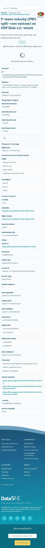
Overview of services (9, 444)
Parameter (6, 360)
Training (4, 472)
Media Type (6, 260)
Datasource (6, 317)
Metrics (27, 472)
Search (5, 8)
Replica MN (6, 325)
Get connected (22, 543)
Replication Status (9, 338)
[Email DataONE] (17, 518)
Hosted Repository (9, 450)
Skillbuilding (6, 469)
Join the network (31, 450)
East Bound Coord (8, 128)
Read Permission (8, 224)
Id (2, 72)
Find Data (8, 485)
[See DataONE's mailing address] (30, 518)
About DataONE (30, 469)
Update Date (7, 301)
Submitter (5, 208)
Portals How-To (7, 478)
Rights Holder (7, 216)
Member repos (30, 447)
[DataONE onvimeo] (10, 518)
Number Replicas (8, 284)
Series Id (5, 244)
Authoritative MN (8, 232)
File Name (5, 252)
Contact (27, 475)
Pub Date (5, 92)
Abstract (5, 82)
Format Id (5, 268)
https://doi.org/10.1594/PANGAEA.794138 (15, 14)
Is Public (5, 200)
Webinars (5, 475)
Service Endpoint (8, 377)
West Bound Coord (9, 120)
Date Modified (7, 309)
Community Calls (31, 459)
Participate (28, 444)
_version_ (5, 400)
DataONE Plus (7, 447)
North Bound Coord (9, 112)
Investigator (6, 180)
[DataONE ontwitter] (4, 518)
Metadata (14, 8)
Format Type (6, 276)
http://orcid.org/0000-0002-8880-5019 (18, 211)
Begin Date (6, 148)
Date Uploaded (7, 292)
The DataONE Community (29, 454)
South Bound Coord (9, 104)
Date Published (7, 352)
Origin (4, 159)
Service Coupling (8, 409)
